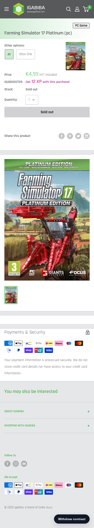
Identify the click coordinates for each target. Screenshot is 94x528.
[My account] (77, 9)
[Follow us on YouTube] (24, 464)
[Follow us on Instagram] (16, 464)
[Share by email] (87, 136)
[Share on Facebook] (62, 136)
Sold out (47, 112)
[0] (86, 9)
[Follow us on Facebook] (7, 464)
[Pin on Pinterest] (70, 136)
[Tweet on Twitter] (78, 136)
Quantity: (10, 99)
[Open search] (68, 9)
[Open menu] (6, 9)
